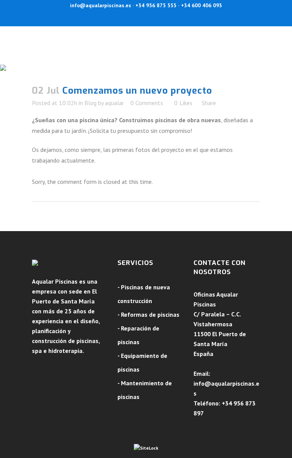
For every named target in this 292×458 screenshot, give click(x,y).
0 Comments (146, 103)
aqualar (114, 103)
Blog (90, 103)
